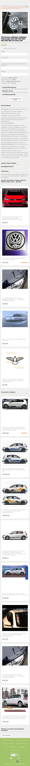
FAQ (6, 747)
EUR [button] (17, 755)
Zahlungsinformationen (22, 740)
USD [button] (13, 755)
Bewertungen (13, 747)
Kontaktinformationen (7, 740)
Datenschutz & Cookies (8, 743)
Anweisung (22, 747)
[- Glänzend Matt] (15, 60)
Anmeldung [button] (4, 176)
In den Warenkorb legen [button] (15, 99)
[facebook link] (11, 758)
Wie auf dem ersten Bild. (9, 48)
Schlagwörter (15, 750)
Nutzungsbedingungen (22, 743)
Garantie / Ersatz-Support (8, 163)
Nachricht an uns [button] (26, 573)
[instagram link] (19, 758)
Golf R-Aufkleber (6, 735)
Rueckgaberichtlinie (7, 166)
